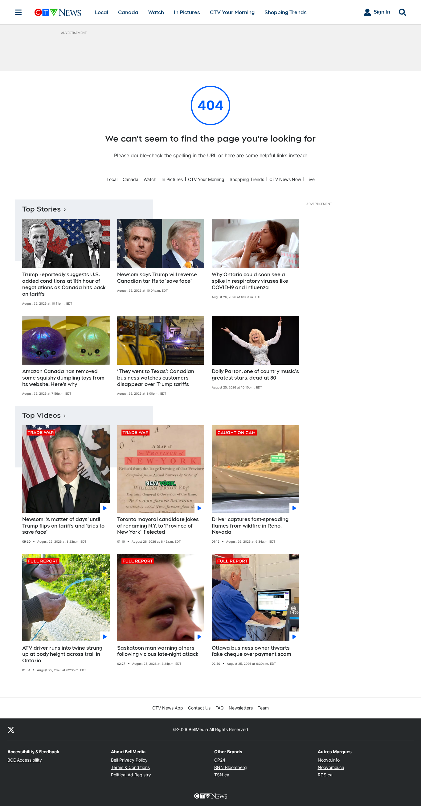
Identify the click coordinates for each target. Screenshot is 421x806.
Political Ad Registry (131, 774)
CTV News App (167, 707)
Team (263, 707)
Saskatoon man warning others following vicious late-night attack (157, 651)
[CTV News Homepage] (58, 12)
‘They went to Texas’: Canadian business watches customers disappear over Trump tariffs (155, 377)
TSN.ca (221, 774)
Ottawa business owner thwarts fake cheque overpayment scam (251, 651)
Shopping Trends (285, 12)
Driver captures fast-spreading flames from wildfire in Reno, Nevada (250, 525)
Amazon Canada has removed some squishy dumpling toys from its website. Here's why (63, 377)
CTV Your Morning (232, 12)
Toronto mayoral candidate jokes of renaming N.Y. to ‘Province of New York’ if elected (158, 525)
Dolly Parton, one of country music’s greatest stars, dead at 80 (255, 374)
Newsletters (241, 707)
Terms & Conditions (130, 767)
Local (101, 12)
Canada (128, 12)
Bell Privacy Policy (129, 760)
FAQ (219, 707)
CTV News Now (285, 179)
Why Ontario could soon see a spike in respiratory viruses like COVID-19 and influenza (250, 281)
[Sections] (18, 12)
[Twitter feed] (11, 729)
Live (310, 179)
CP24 (219, 760)
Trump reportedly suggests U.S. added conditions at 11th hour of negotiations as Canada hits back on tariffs (64, 284)
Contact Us (199, 707)
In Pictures (187, 12)
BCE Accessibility (24, 760)
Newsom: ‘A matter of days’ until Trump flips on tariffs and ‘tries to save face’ (63, 525)
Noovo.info (329, 760)
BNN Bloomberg (230, 767)
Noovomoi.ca (331, 767)
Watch (156, 12)
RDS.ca (325, 774)
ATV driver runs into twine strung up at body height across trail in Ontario (62, 654)
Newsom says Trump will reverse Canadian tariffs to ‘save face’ (157, 278)
